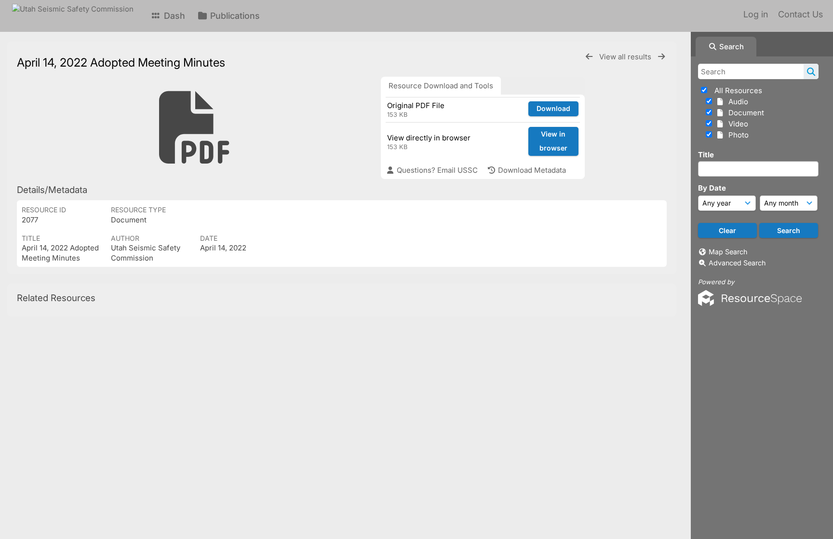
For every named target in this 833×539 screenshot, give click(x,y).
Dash (173, 16)
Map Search (728, 252)
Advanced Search (737, 263)
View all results (626, 56)
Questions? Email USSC (436, 170)
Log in (755, 14)
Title (706, 154)
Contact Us (800, 14)
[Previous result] (589, 57)
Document (744, 112)
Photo (737, 134)
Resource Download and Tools (441, 85)
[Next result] (661, 57)
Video (736, 123)
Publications (234, 16)
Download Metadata (531, 170)
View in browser (553, 141)
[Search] (811, 71)
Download (553, 108)
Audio (736, 101)
